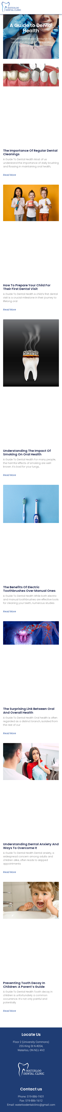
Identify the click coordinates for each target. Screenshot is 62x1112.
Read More (9, 175)
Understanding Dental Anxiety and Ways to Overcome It (31, 846)
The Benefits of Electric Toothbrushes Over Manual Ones (29, 589)
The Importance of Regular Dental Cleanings (30, 152)
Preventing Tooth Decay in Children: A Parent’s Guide (24, 985)
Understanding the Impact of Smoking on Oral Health (27, 453)
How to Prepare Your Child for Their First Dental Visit (26, 287)
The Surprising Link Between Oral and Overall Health (28, 711)
